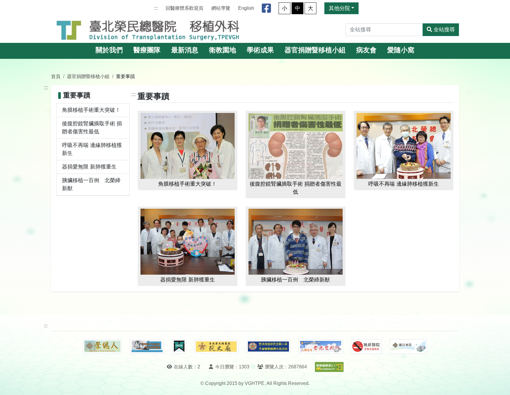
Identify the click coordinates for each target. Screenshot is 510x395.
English (246, 8)
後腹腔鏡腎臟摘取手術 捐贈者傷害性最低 (92, 128)
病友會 (366, 50)
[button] (500, 384)
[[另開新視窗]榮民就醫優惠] (147, 346)
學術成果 (260, 50)
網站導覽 (220, 8)
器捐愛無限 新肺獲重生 (89, 167)
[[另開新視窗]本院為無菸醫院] (366, 346)
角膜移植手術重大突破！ (91, 110)
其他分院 (339, 8)
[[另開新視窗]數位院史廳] (216, 347)
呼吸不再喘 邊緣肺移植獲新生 (92, 149)
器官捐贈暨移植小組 (315, 50)
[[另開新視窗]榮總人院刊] (102, 346)
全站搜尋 (444, 30)
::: (156, 8)
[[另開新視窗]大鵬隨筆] (321, 346)
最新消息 (184, 50)
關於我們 (109, 50)
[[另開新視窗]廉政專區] (408, 346)
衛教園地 (222, 50)
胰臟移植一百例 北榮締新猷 (91, 184)
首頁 (56, 76)
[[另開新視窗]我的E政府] (179, 346)
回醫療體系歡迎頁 (184, 8)
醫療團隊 (147, 50)
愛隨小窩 (400, 50)
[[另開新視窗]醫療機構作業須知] (268, 346)
